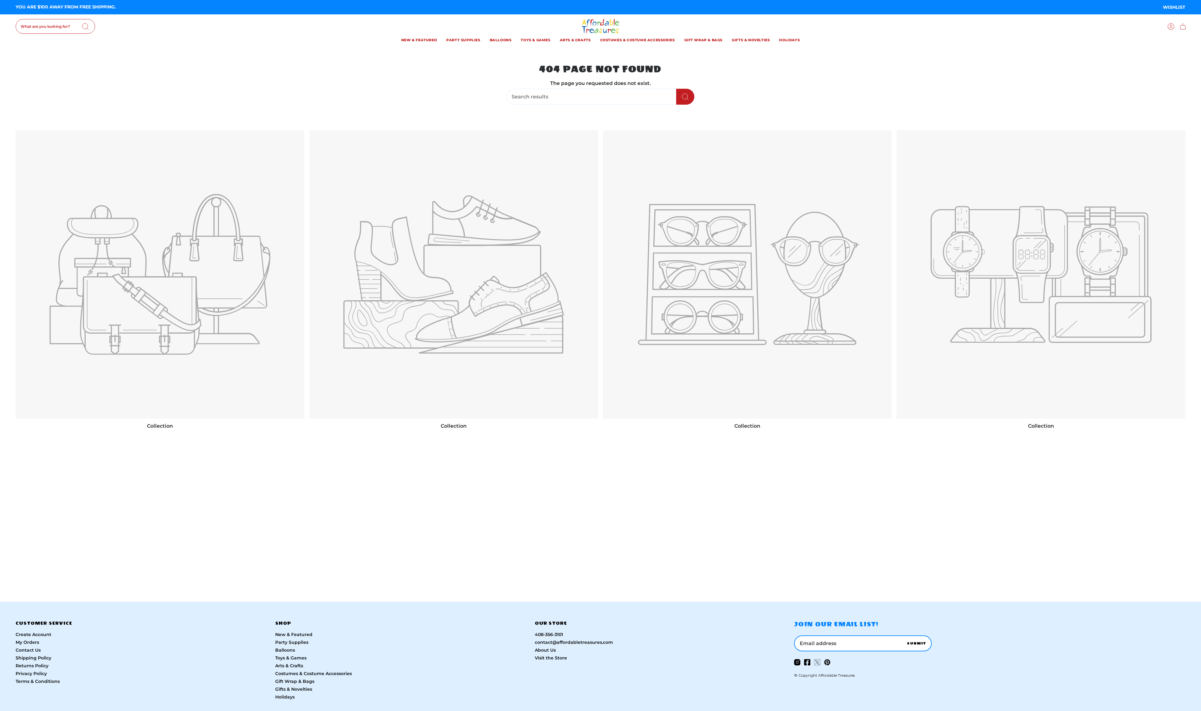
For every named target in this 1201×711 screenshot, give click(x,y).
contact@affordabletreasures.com (574, 642)
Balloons (285, 650)
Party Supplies (291, 642)
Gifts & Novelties (293, 689)
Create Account (33, 634)
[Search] (85, 26)
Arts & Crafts (289, 666)
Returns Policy (32, 666)
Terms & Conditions (38, 681)
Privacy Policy (31, 673)
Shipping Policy (33, 658)
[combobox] (55, 26)
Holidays (285, 697)
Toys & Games (291, 658)
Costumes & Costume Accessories (313, 673)
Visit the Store (551, 658)
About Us (545, 650)
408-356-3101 (549, 634)
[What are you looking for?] (685, 97)
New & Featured (293, 634)
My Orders (27, 642)
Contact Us (28, 650)
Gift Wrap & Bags (294, 681)
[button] (419, 41)
